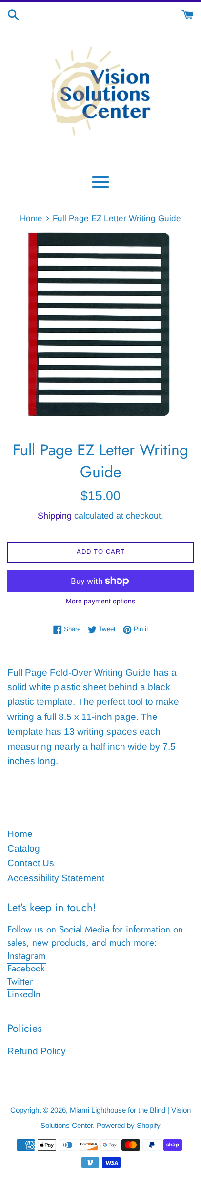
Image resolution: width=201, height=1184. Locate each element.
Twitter (20, 981)
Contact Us (30, 863)
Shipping (55, 516)
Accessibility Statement (55, 878)
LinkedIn (23, 994)
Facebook (25, 968)
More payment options (100, 601)
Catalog (23, 848)
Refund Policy (36, 1051)
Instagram (26, 955)
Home (20, 834)
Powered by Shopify (129, 1125)
